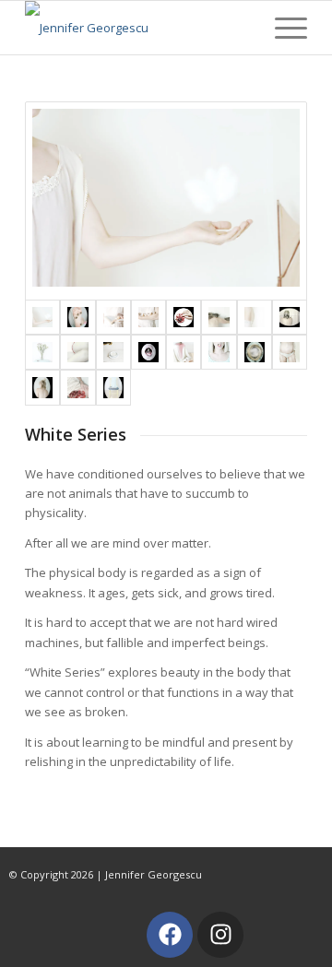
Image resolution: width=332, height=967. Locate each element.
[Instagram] (220, 935)
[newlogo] (138, 27)
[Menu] (281, 25)
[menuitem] (281, 25)
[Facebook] (170, 935)
